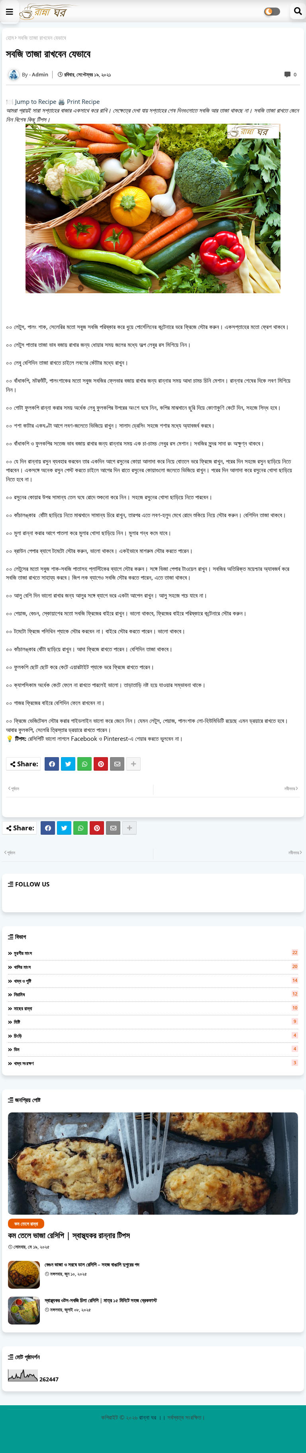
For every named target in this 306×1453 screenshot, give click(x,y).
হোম (10, 37)
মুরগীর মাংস (155, 952)
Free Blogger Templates (217, 1431)
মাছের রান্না (155, 1008)
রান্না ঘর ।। (153, 1417)
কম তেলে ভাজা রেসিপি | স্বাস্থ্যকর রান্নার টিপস (69, 1235)
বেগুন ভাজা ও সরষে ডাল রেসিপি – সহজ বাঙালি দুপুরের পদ (92, 1264)
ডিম (155, 1049)
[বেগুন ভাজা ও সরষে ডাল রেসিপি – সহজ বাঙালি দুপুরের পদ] (24, 1275)
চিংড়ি (155, 1035)
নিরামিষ (155, 994)
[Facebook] (52, 764)
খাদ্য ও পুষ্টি (155, 980)
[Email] (117, 764)
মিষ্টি (155, 1021)
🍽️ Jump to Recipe (31, 101)
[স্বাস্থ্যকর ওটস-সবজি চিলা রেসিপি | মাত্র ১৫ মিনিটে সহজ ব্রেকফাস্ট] (24, 1310)
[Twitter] (68, 764)
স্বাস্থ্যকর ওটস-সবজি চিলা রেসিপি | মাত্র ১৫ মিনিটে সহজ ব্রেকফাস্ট (101, 1300)
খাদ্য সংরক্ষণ (155, 1063)
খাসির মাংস (155, 966)
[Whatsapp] (84, 764)
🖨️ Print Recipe (79, 101)
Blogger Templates (114, 1431)
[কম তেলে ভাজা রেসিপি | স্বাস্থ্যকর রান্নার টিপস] (153, 1163)
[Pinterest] (101, 764)
